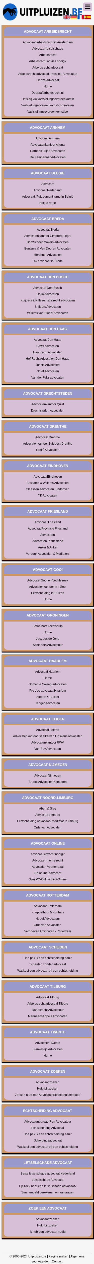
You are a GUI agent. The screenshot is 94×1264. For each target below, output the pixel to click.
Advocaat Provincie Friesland (48, 528)
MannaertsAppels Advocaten (47, 1016)
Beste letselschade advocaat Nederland (48, 1173)
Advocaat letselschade (47, 48)
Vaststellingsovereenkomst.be (47, 111)
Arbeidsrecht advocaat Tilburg (47, 1003)
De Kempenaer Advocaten (48, 157)
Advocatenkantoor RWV (47, 742)
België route (47, 203)
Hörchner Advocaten (48, 255)
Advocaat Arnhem (48, 138)
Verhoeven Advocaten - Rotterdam (47, 931)
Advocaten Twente (47, 1043)
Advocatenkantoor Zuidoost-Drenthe (47, 443)
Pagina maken (58, 1256)
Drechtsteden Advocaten (47, 410)
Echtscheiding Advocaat (47, 1128)
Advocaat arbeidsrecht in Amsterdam (48, 42)
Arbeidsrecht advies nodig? (47, 61)
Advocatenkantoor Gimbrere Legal (47, 236)
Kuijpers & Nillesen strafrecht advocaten (48, 300)
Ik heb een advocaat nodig (48, 1232)
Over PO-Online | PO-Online (48, 879)
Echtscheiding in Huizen (47, 593)
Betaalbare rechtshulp (48, 626)
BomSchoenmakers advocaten (48, 242)
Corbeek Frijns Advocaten (47, 151)
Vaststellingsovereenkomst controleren (47, 105)
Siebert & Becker (47, 697)
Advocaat (47, 184)
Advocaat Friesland (48, 522)
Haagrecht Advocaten (47, 352)
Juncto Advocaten (48, 365)
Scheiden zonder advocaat (47, 964)
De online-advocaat (47, 873)
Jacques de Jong (47, 638)
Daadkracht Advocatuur (48, 1010)
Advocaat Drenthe (47, 437)
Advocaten (47, 535)
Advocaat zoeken (47, 1082)
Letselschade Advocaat (47, 1180)
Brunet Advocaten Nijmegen (48, 782)
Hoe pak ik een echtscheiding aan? (48, 958)
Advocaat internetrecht (47, 860)
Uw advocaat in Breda (48, 261)
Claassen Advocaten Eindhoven (47, 489)
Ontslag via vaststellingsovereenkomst (48, 99)
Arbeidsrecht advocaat (47, 67)
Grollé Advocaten (47, 450)
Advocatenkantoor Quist (47, 404)
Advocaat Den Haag (47, 340)
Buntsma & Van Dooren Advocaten (47, 248)
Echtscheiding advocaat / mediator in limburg (47, 821)
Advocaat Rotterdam (48, 906)
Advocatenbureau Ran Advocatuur (47, 1121)
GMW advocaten (47, 346)
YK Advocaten (47, 495)
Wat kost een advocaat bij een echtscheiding (47, 970)
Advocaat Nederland (48, 190)
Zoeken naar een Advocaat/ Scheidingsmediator (47, 1095)
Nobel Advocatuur (48, 918)
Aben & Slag (47, 808)
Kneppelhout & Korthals (48, 912)
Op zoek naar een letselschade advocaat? (47, 1186)
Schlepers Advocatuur (48, 645)
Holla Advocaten (48, 294)
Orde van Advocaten (47, 827)
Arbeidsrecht (47, 55)
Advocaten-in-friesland (47, 541)
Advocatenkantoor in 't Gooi (47, 587)
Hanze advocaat (48, 80)
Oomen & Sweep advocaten (48, 684)
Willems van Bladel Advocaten (47, 313)
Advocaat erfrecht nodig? (48, 854)
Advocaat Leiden (47, 730)
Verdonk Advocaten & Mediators (47, 554)
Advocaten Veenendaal (48, 867)
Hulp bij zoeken (47, 1088)
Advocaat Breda (48, 229)
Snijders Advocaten (48, 307)
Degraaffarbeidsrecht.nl (48, 93)
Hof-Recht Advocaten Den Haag (47, 358)
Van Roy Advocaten (47, 749)
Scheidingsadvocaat (48, 1140)
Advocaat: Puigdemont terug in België (47, 196)
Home (48, 86)
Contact (57, 1261)
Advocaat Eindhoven (48, 476)
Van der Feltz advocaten (47, 377)
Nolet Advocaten (48, 371)
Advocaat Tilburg (47, 997)
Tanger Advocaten (47, 703)
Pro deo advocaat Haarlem (47, 690)
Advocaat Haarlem (47, 671)
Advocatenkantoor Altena (48, 144)
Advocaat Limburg (47, 815)
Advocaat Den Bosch (47, 288)
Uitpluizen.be (37, 1256)
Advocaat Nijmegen (47, 775)
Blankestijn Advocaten (48, 1049)
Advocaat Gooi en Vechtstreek (47, 580)
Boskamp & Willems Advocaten (48, 483)
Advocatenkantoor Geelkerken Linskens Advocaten (47, 736)
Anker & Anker (47, 547)
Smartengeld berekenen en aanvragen (47, 1192)
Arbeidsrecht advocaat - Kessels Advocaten (47, 74)
